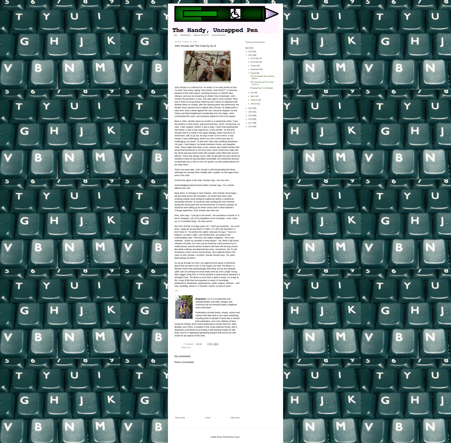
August (254, 73)
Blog (175, 35)
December (255, 58)
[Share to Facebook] (215, 344)
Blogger (236, 437)
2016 (250, 127)
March (253, 96)
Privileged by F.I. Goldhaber (261, 88)
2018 (250, 119)
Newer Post (180, 418)
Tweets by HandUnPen (255, 42)
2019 (250, 116)
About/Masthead (185, 35)
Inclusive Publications (219, 35)
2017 (250, 123)
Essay (183, 347)
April (253, 93)
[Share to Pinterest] (217, 344)
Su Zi (189, 347)
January (254, 104)
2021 (250, 108)
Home (207, 418)
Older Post (235, 418)
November (255, 62)
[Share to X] (213, 344)
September (255, 69)
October (254, 66)
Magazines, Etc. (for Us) (201, 35)
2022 (250, 55)
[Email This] (208, 344)
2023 (250, 51)
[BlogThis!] (210, 344)
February (255, 100)
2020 (250, 112)
